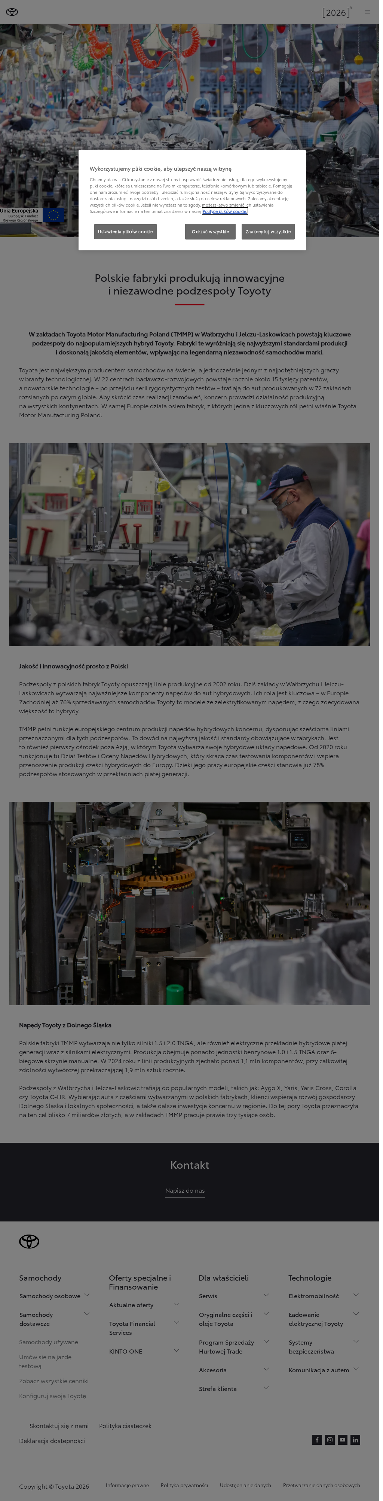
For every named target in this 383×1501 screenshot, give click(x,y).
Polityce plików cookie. (225, 211)
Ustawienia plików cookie (125, 231)
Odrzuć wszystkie (210, 231)
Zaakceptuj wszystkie (268, 231)
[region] (192, 200)
